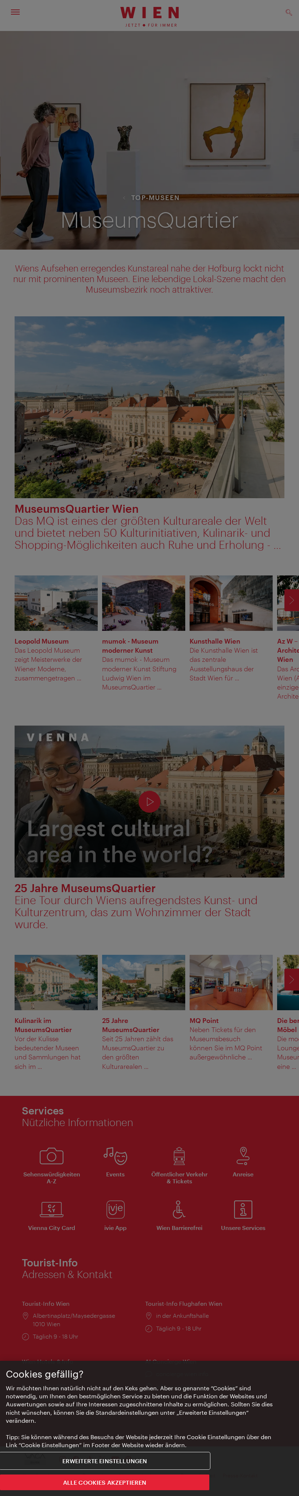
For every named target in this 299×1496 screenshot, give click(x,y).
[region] (149, 1428)
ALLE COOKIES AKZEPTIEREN (105, 1482)
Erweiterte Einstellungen (104, 1460)
